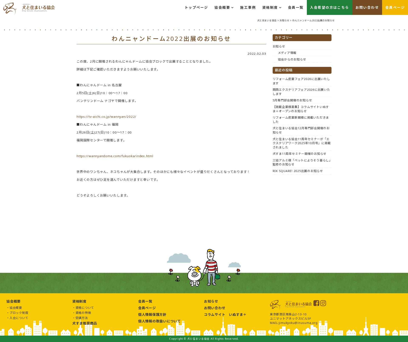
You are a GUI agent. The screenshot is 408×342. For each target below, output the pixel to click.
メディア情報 (287, 53)
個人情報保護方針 (152, 314)
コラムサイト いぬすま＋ (225, 314)
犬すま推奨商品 (84, 323)
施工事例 (248, 7)
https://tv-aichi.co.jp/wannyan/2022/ (106, 116)
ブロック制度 (19, 313)
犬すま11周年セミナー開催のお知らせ (300, 154)
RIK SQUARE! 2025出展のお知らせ (298, 171)
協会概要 (222, 7)
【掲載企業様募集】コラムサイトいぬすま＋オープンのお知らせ (301, 109)
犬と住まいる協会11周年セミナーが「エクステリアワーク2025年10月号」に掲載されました (302, 143)
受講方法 (81, 318)
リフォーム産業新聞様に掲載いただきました (301, 119)
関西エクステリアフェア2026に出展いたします (301, 92)
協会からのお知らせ (292, 59)
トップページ (196, 7)
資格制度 (270, 7)
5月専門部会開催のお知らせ (292, 100)
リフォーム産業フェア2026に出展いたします (301, 81)
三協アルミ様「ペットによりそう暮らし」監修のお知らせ (302, 162)
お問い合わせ (367, 7)
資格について (84, 308)
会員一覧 (296, 7)
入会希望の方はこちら (329, 7)
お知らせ (279, 46)
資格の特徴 (83, 313)
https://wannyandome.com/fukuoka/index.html (114, 156)
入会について (19, 318)
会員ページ (395, 7)
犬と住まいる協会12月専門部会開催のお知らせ (301, 130)
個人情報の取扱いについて (159, 321)
